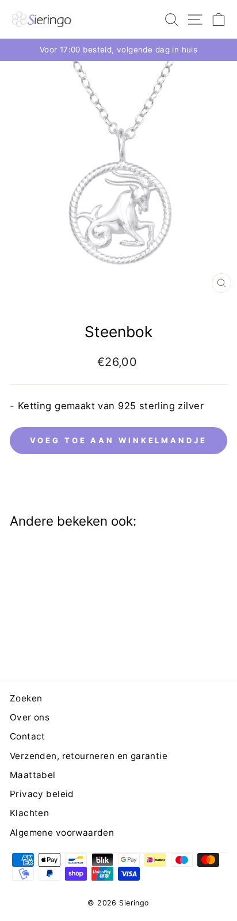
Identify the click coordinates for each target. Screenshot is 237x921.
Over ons (29, 717)
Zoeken (26, 698)
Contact (27, 736)
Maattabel (33, 774)
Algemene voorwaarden (62, 832)
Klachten (29, 812)
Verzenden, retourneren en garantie (88, 755)
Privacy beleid (42, 793)
